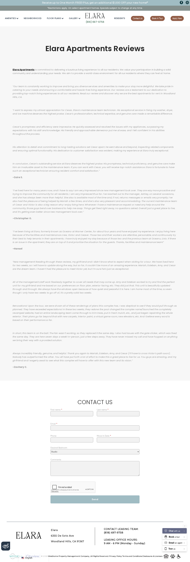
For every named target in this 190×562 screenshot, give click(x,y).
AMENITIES (10, 18)
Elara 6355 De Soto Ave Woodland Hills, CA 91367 (67, 536)
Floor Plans (54, 18)
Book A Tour (157, 18)
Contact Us (137, 18)
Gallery (73, 18)
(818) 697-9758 (95, 22)
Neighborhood (32, 18)
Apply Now (177, 18)
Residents (119, 18)
